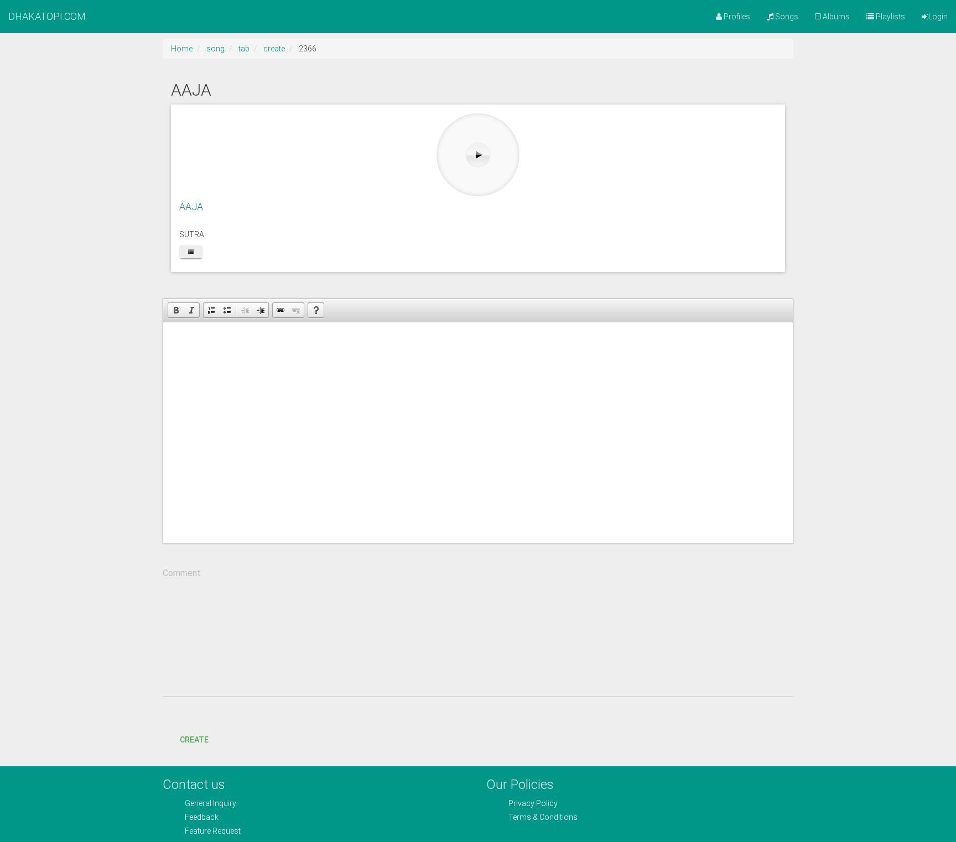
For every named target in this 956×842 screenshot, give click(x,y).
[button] (176, 310)
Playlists (889, 16)
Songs (785, 16)
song (215, 48)
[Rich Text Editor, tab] (478, 432)
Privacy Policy (533, 803)
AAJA (191, 206)
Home (182, 48)
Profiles (736, 16)
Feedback (202, 817)
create (274, 48)
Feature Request (213, 831)
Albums (835, 16)
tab (244, 48)
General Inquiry (210, 803)
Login (938, 16)
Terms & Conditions (543, 817)
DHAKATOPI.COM (47, 16)
